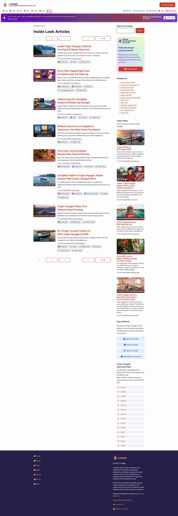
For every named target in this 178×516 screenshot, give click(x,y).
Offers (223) (124, 100)
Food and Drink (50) (127, 90)
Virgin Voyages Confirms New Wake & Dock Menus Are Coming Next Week (127, 297)
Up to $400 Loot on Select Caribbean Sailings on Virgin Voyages (127, 258)
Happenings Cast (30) (127, 92)
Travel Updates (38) (127, 110)
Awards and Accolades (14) (129, 85)
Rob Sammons (76, 59)
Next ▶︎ (103, 38)
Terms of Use (127, 500)
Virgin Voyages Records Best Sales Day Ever (126, 223)
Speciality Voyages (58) (128, 105)
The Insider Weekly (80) (128, 108)
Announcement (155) (127, 83)
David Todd (75, 190)
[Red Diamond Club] (152, 17)
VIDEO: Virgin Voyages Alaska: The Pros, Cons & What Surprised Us (126, 185)
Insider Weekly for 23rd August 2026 (124, 148)
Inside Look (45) (125, 95)
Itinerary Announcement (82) (130, 98)
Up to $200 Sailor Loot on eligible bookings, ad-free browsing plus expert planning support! (42, 18)
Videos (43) (124, 113)
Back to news (40, 26)
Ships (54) (123, 103)
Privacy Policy (117, 500)
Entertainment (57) (127, 87)
